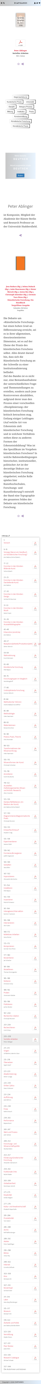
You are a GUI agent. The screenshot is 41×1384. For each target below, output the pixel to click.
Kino (5, 1276)
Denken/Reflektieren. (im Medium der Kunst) (13, 803)
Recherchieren (9, 1027)
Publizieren (8, 1004)
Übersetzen (8, 1062)
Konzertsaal (8, 1288)
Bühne (6, 1253)
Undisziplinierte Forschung (14, 690)
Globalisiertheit (10, 1183)
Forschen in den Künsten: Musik (13, 609)
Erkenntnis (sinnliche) (12, 632)
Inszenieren (8, 899)
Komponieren (9, 946)
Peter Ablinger (20, 51)
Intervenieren (9, 923)
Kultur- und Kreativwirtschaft (15, 1206)
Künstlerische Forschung (13, 667)
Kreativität (8, 1195)
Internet (7, 1264)
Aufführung (8, 1097)
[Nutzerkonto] (35, 3)
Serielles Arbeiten (11, 1039)
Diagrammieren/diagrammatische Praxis (17, 817)
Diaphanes (20, 3)
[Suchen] (4, 3)
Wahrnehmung (9, 655)
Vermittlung (8, 1334)
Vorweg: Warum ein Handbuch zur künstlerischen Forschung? (15, 553)
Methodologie (9, 713)
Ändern (20, 175)
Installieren (8, 888)
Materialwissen (9, 725)
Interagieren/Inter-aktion (13, 911)
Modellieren (8, 969)
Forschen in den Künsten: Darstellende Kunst (13, 581)
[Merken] (18, 64)
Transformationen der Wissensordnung (12, 749)
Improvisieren (9, 876)
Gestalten (7, 864)
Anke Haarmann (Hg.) (20, 289)
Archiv (6, 1230)
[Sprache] (37, 3)
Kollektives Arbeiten (11, 934)
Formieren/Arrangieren (13, 853)
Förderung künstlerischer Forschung (13, 1159)
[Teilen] (22, 64)
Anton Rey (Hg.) (26, 292)
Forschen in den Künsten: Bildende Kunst (13, 567)
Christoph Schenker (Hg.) (16, 295)
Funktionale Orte (10, 1171)
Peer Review (8, 1346)
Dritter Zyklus (9, 1085)
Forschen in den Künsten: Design (13, 595)
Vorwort (7, 543)
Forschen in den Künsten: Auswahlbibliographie (13, 623)
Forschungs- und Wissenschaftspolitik (12, 1145)
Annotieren (8, 774)
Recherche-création (11, 1016)
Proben (6, 992)
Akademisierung (10, 1074)
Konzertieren (9, 958)
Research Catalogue (11, 1357)
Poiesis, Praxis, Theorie (12, 737)
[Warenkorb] (39, 3)
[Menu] (1, 3)
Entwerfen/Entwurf (11, 830)
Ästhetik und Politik (11, 1323)
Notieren (7, 981)
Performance (9, 1120)
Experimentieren (10, 841)
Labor (6, 1299)
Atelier (6, 1241)
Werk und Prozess (10, 1132)
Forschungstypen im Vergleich (15, 678)
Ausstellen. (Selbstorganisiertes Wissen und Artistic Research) (14, 788)
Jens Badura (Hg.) (13, 287)
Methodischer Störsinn (12, 702)
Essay (6, 1109)
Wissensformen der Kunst (14, 762)
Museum (7, 1311)
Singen (6, 1050)
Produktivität (9, 1218)
